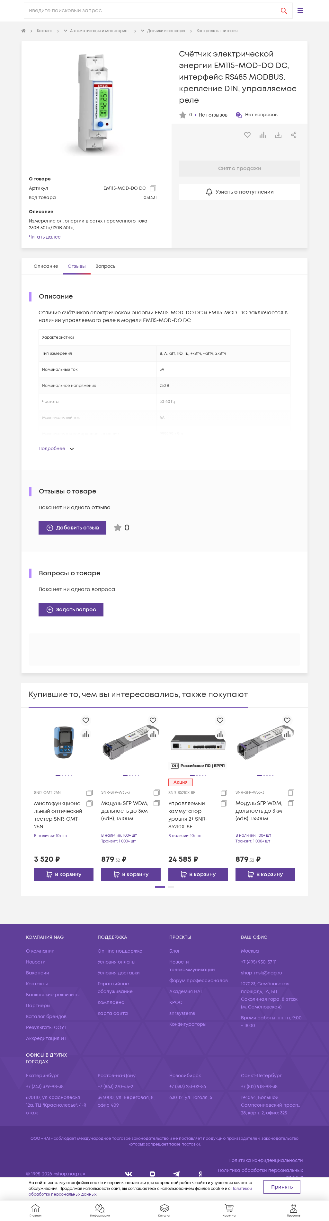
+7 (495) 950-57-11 (259, 962)
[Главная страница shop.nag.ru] (23, 31)
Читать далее (45, 237)
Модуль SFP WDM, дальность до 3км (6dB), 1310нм (124, 811)
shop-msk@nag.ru (261, 973)
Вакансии (37, 973)
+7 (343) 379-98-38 (45, 1087)
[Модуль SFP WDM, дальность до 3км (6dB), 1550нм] (265, 742)
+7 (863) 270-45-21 (116, 1087)
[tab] (46, 266)
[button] (300, 11)
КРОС (175, 1002)
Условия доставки (119, 973)
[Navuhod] (152, 1174)
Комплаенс (111, 1002)
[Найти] (284, 10)
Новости (36, 962)
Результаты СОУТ (46, 1028)
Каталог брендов (46, 1017)
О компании (40, 951)
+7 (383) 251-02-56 (187, 1087)
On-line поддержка (120, 951)
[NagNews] (177, 1174)
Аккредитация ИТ (46, 1038)
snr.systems (182, 1013)
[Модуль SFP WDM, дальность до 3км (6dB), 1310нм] (131, 742)
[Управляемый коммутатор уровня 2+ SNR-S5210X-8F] (198, 742)
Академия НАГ (186, 992)
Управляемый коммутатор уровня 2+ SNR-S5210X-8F (188, 815)
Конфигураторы (188, 1024)
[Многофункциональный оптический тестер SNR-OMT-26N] (63, 742)
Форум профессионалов (198, 981)
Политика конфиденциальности (265, 1160)
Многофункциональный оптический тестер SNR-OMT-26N (58, 815)
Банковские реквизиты (53, 995)
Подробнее (52, 449)
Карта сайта (113, 1013)
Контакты (37, 984)
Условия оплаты (117, 962)
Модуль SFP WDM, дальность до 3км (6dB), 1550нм (259, 811)
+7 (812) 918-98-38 (259, 1087)
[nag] (200, 1174)
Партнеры (38, 1006)
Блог (174, 951)
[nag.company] (129, 1174)
